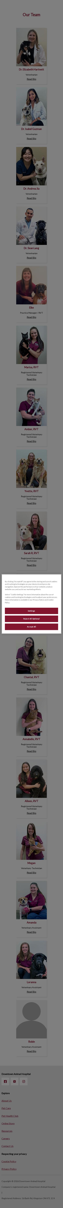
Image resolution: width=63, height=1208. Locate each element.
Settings (31, 611)
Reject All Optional (31, 619)
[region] (31, 604)
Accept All (31, 627)
